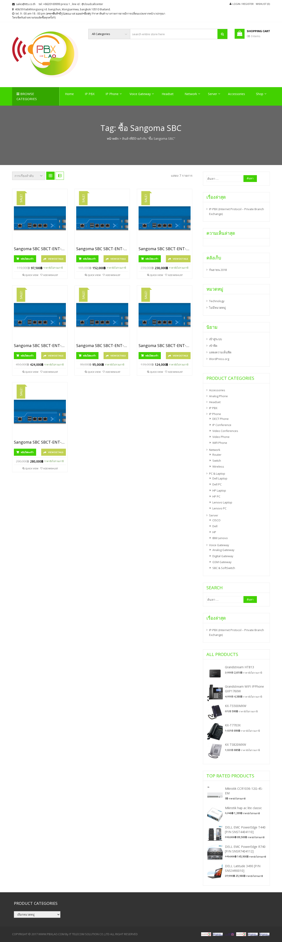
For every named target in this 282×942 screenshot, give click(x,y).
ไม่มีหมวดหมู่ (217, 308)
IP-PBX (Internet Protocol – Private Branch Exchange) (236, 211)
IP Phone (112, 94)
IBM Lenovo (220, 538)
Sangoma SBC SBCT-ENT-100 (165, 248)
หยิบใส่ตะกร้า (27, 258)
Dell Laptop (219, 478)
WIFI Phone (219, 443)
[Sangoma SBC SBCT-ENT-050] (102, 219)
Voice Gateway (140, 94)
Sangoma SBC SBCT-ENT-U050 (165, 345)
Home (69, 94)
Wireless (218, 466)
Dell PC (217, 484)
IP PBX (90, 94)
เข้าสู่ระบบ (215, 339)
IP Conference (221, 425)
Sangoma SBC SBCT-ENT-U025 (102, 345)
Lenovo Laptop (222, 502)
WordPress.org (219, 359)
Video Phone (221, 437)
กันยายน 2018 (218, 270)
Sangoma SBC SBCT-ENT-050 (102, 248)
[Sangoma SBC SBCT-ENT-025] (40, 219)
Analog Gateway (223, 550)
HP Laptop (219, 490)
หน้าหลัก (113, 138)
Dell (214, 526)
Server (212, 94)
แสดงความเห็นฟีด (220, 352)
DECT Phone (220, 419)
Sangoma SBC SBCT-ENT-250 (40, 345)
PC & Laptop (217, 474)
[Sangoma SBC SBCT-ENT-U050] (165, 316)
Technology (216, 301)
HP (214, 532)
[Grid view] (50, 176)
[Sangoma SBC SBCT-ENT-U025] (102, 316)
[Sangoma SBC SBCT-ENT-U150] (40, 412)
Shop (259, 94)
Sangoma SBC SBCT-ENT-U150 (40, 442)
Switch (216, 461)
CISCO (216, 520)
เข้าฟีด (213, 346)
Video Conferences (225, 431)
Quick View (31, 275)
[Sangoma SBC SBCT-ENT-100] (165, 219)
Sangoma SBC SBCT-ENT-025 (40, 248)
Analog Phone (218, 396)
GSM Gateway (222, 562)
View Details (55, 258)
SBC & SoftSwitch (223, 568)
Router (216, 455)
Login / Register (243, 4)
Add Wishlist (50, 275)
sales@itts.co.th (25, 4)
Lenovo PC (219, 508)
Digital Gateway (222, 556)
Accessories (236, 94)
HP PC (216, 496)
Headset (168, 94)
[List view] (60, 176)
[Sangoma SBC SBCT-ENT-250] (40, 316)
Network (191, 94)
